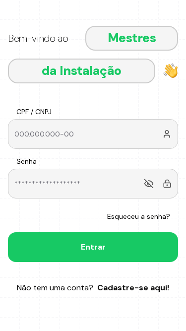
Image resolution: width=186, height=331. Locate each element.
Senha (26, 161)
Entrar (93, 247)
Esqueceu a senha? (138, 216)
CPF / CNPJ (34, 111)
